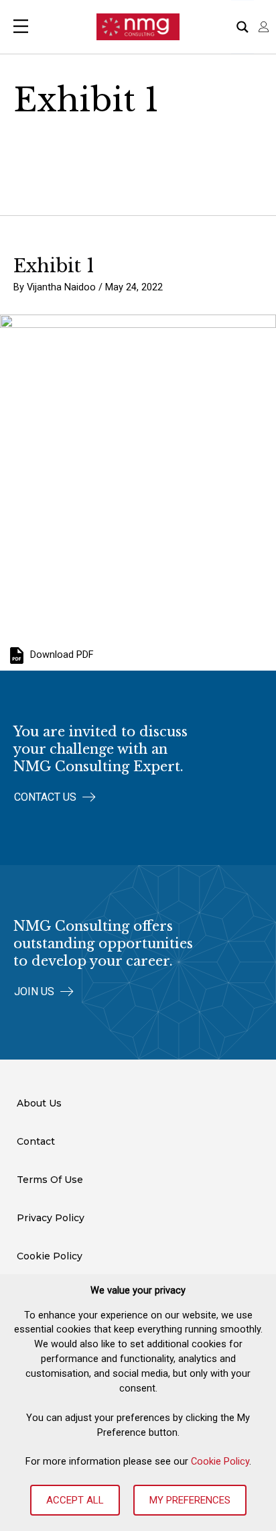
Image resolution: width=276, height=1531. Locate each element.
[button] (54, 797)
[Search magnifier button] (242, 26)
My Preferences (189, 1500)
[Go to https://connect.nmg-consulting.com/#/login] (264, 26)
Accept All (75, 1500)
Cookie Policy (220, 1461)
